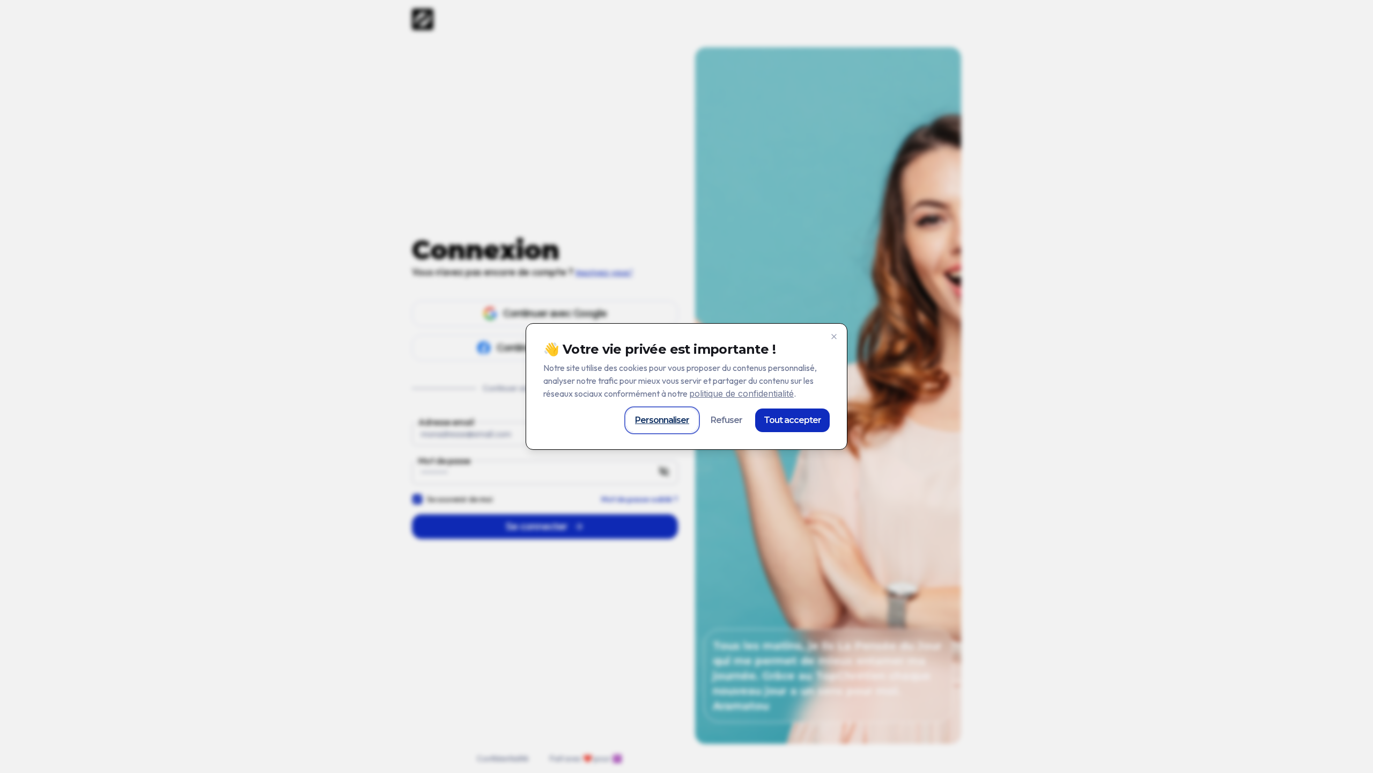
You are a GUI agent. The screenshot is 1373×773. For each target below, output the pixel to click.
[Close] (834, 336)
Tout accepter (792, 420)
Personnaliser (662, 420)
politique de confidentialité (741, 393)
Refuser (726, 420)
